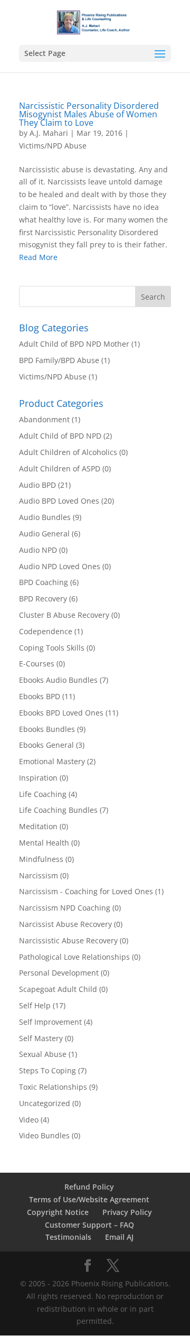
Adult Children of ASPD (59, 468)
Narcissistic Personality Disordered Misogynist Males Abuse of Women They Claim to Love (89, 114)
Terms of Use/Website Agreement (89, 1199)
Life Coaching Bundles (58, 810)
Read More (38, 257)
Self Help (35, 1005)
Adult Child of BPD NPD (60, 436)
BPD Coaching (43, 582)
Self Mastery (41, 1038)
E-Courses (36, 663)
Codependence (45, 631)
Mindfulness (41, 859)
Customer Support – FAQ (89, 1225)
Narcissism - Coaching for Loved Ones (86, 891)
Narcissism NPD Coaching (64, 908)
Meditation (38, 826)
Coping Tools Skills (51, 648)
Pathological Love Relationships (74, 957)
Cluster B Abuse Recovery (64, 615)
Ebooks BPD (39, 696)
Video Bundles (44, 1135)
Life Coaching (42, 794)
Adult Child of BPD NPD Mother (74, 344)
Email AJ (119, 1237)
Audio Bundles (45, 517)
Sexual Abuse (42, 1054)
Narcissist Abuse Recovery (65, 924)
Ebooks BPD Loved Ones (61, 713)
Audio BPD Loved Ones (59, 501)
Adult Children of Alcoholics (68, 452)
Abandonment (44, 419)
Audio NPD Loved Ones (59, 566)
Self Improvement (50, 1022)
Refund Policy (89, 1187)
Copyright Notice (58, 1212)
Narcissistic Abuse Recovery (68, 940)
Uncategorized (44, 1103)
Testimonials (68, 1237)
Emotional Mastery (52, 761)
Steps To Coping (47, 1070)
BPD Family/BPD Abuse (59, 360)
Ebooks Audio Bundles (58, 680)
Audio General (44, 533)
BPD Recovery (43, 598)
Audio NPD (38, 550)
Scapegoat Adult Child (58, 989)
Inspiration (38, 778)
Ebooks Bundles (47, 729)
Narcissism (38, 875)
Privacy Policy (127, 1212)
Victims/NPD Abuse (53, 146)
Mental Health (44, 843)
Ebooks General (46, 745)
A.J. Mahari (49, 133)
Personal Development (59, 973)
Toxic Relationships (53, 1087)
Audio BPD (37, 485)
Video (29, 1120)
